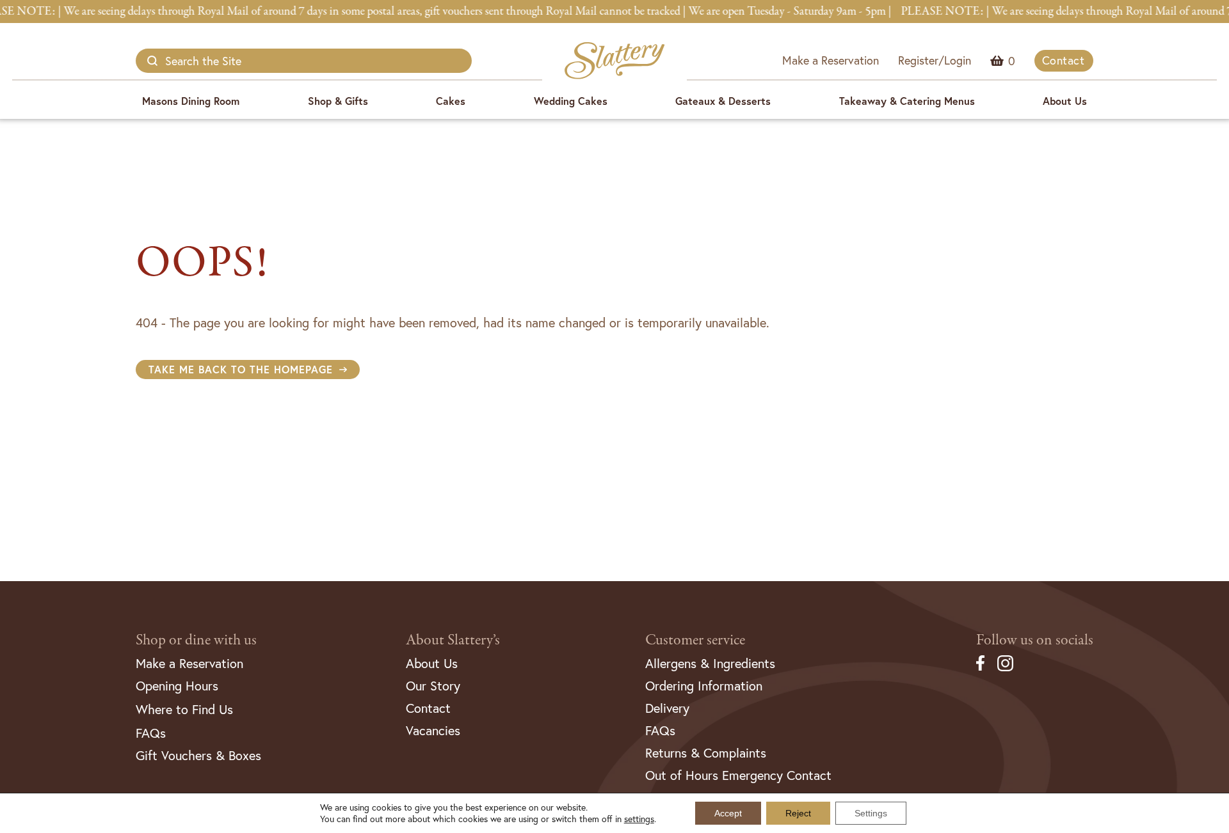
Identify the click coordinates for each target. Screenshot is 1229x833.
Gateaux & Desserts (723, 100)
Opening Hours (177, 685)
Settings (871, 813)
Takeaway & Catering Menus (907, 100)
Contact (1063, 60)
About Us (1065, 100)
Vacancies (433, 730)
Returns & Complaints (705, 752)
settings (639, 819)
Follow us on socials (1034, 640)
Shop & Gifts (338, 100)
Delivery (667, 708)
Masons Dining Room (190, 100)
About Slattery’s (453, 640)
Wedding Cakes (570, 100)
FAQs (151, 733)
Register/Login (934, 60)
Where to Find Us (184, 709)
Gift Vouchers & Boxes (198, 755)
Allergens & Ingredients (710, 663)
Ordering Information (703, 685)
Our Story (433, 685)
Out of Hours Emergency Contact (738, 775)
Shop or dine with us (196, 640)
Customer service (695, 640)
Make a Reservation (830, 60)
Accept (728, 813)
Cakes (450, 100)
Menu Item (1011, 60)
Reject (798, 813)
